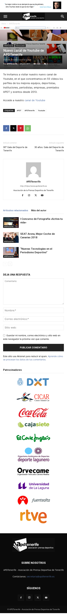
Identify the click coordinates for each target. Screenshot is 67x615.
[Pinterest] (20, 128)
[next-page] (10, 264)
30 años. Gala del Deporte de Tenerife (49, 149)
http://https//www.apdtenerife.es (33, 186)
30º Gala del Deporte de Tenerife (15, 149)
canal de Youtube (35, 100)
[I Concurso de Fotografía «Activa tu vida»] (11, 222)
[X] (13, 128)
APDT (19, 110)
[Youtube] (43, 195)
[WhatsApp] (28, 128)
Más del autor (38, 210)
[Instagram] (30, 195)
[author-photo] (33, 177)
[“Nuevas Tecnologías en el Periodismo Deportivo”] (11, 252)
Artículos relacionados (15, 210)
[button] (5, 16)
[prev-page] (5, 264)
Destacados (20, 46)
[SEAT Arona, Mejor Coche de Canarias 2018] (11, 237)
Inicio (4, 23)
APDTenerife (14, 23)
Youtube (41, 110)
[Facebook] (6, 128)
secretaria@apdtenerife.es (41, 576)
